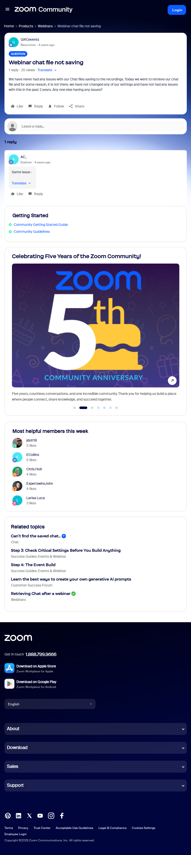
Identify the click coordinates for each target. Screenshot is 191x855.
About (13, 729)
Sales (12, 766)
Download (17, 748)
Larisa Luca (35, 498)
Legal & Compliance (112, 828)
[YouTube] (40, 815)
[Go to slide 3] (89, 408)
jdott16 (31, 440)
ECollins (32, 454)
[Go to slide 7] (116, 408)
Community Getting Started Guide (41, 224)
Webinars (45, 26)
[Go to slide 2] (80, 408)
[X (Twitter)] (29, 815)
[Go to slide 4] (98, 408)
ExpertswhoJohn (39, 483)
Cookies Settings (143, 828)
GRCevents (30, 39)
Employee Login (15, 834)
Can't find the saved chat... (36, 536)
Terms (8, 828)
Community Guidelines (32, 231)
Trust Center (42, 828)
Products (26, 26)
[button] (7, 10)
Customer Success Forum (31, 585)
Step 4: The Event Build (33, 564)
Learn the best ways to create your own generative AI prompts (71, 579)
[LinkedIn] (18, 815)
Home (9, 26)
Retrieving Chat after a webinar (40, 593)
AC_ (24, 157)
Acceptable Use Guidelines (74, 828)
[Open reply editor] (95, 126)
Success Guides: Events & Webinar (38, 556)
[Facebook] (61, 815)
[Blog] (7, 815)
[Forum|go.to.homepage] (43, 10)
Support (15, 785)
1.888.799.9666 (41, 654)
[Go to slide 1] (74, 408)
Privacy (23, 828)
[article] (96, 176)
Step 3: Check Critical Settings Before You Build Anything (66, 550)
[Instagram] (51, 815)
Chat (15, 542)
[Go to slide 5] (104, 408)
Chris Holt (34, 469)
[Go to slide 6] (110, 408)
